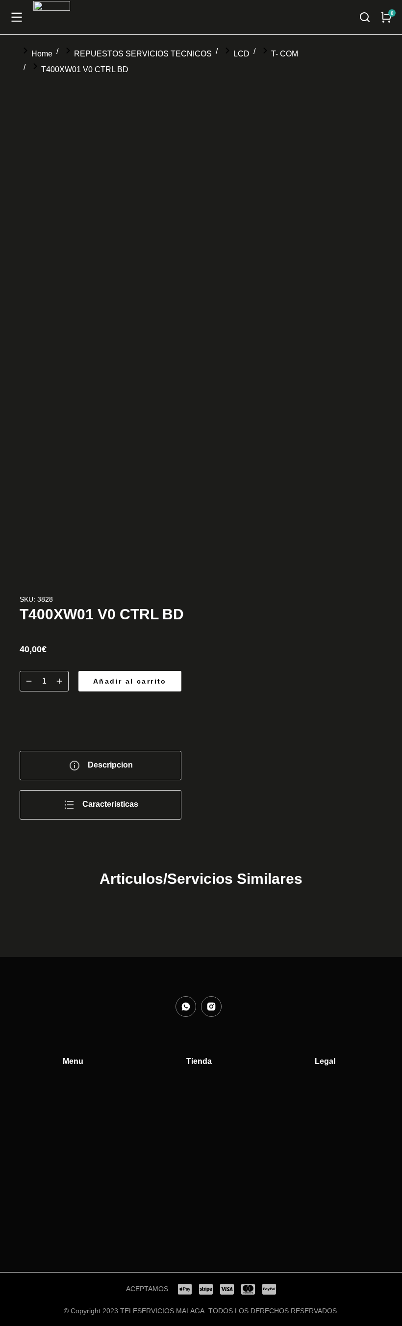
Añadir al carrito (130, 681)
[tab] (100, 765)
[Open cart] (386, 17)
